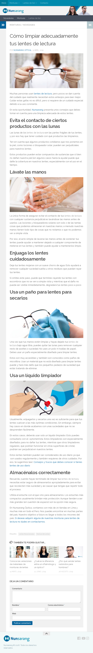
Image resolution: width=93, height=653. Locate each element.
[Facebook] (79, 638)
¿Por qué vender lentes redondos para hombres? (70, 564)
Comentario (17, 589)
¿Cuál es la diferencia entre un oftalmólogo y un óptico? (45, 564)
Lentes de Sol (29, 3)
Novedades (9, 18)
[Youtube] (83, 638)
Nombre (16, 605)
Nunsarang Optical (22, 50)
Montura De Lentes (43, 534)
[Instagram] (87, 638)
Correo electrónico (56, 605)
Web (14, 614)
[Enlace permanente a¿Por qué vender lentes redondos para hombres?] (71, 552)
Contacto (44, 3)
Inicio (4, 3)
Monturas (14, 3)
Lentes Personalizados (26, 534)
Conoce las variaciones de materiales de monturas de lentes (21, 564)
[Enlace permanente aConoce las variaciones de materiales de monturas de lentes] (22, 552)
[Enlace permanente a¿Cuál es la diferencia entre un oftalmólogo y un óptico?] (46, 552)
